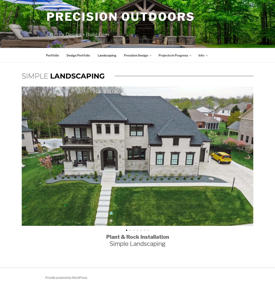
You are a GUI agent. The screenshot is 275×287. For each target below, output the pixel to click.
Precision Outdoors (121, 17)
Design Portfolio (78, 55)
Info (201, 55)
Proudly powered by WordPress (66, 277)
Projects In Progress (173, 55)
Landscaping (107, 55)
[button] (26, 157)
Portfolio (52, 55)
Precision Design (136, 55)
